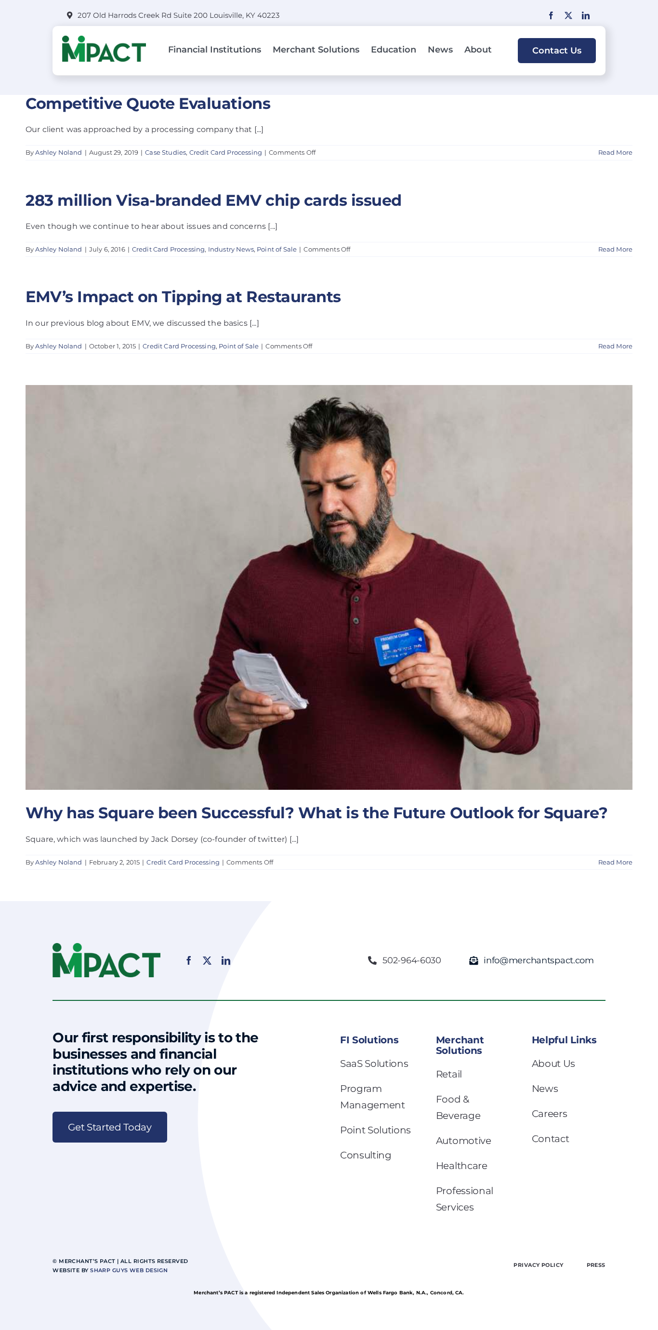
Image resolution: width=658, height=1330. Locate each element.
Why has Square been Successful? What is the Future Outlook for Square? (320, 564)
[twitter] (568, 15)
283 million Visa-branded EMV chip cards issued (214, 200)
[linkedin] (586, 15)
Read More (615, 152)
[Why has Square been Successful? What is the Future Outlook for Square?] (329, 587)
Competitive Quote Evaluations (148, 103)
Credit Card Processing (226, 152)
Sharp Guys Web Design (129, 1270)
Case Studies (165, 152)
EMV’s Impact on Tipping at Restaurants (183, 296)
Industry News (231, 249)
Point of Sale (277, 249)
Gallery (337, 564)
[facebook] (551, 15)
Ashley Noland (58, 152)
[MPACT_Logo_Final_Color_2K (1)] (104, 39)
